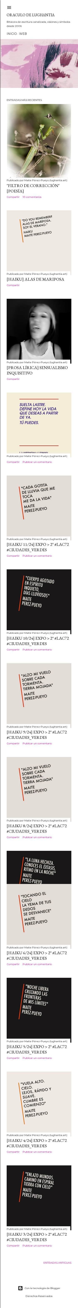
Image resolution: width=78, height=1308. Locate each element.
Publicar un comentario (37, 461)
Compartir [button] (13, 196)
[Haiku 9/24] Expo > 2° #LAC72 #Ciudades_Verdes (37, 734)
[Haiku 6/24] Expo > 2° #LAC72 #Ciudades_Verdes (37, 955)
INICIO (12, 34)
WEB (23, 34)
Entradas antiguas (57, 1262)
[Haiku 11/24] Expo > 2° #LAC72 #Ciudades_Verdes (38, 547)
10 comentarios (32, 196)
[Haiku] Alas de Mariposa (35, 279)
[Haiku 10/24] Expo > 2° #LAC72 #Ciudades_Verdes (38, 640)
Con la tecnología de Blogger (42, 1288)
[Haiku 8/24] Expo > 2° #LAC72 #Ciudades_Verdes (37, 828)
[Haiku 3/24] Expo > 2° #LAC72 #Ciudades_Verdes (37, 1236)
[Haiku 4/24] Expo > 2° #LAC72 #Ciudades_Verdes (37, 1143)
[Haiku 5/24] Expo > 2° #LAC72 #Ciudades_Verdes (37, 1049)
